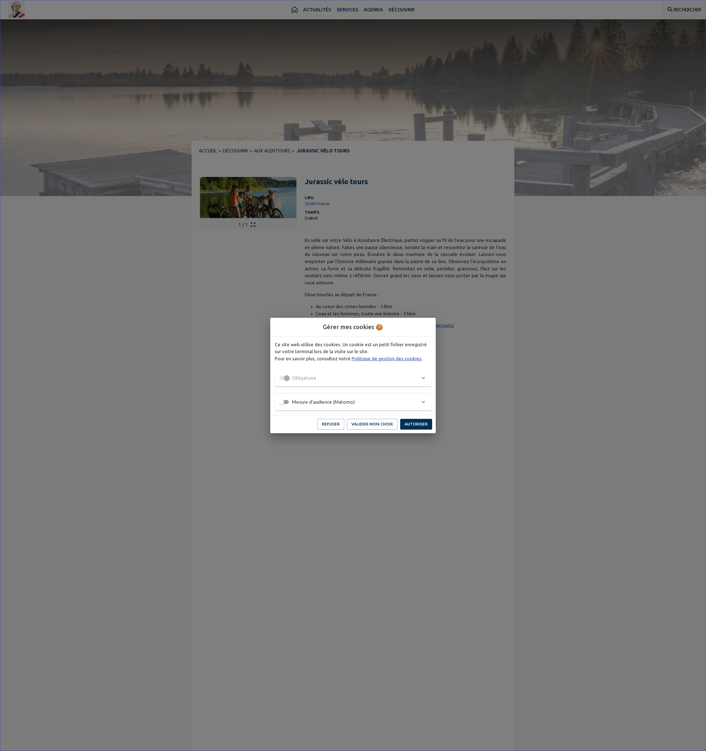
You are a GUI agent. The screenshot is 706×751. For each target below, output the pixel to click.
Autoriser (416, 424)
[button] (353, 378)
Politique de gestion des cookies (386, 358)
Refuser (331, 424)
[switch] (281, 402)
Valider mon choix (372, 424)
